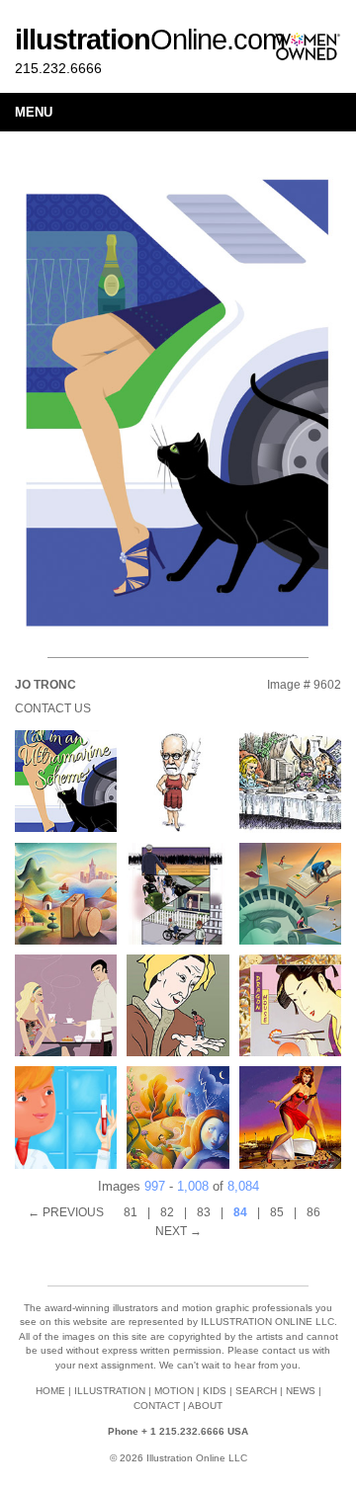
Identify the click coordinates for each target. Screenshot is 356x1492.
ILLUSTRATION (109, 1390)
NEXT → (178, 1231)
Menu (33, 112)
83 (204, 1212)
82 (167, 1212)
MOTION (174, 1390)
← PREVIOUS (66, 1212)
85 (277, 1212)
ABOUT (205, 1405)
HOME (50, 1390)
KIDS (214, 1390)
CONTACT (157, 1405)
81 (130, 1212)
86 (313, 1212)
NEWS (300, 1390)
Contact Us (53, 708)
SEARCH (256, 1390)
